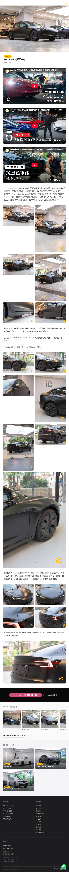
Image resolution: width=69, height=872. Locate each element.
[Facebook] (54, 869)
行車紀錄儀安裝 (7, 819)
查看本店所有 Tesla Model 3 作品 (13, 735)
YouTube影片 (40, 813)
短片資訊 (38, 811)
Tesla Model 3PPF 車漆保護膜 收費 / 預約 (24, 695)
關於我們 (38, 805)
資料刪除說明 (40, 832)
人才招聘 (38, 821)
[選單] (65, 3)
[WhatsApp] (65, 869)
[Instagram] (57, 869)
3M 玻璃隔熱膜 (7, 816)
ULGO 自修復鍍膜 (8, 813)
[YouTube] (61, 869)
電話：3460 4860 (8, 848)
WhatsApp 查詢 (50, 695)
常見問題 (38, 824)
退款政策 (38, 827)
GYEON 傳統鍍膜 (7, 811)
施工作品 (38, 808)
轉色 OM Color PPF (8, 808)
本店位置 (38, 819)
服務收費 (38, 816)
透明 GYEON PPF (8, 805)
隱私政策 (38, 829)
